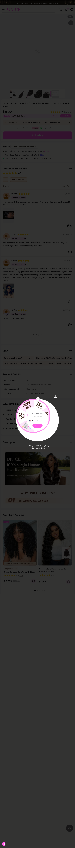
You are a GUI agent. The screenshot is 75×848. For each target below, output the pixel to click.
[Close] (55, 396)
